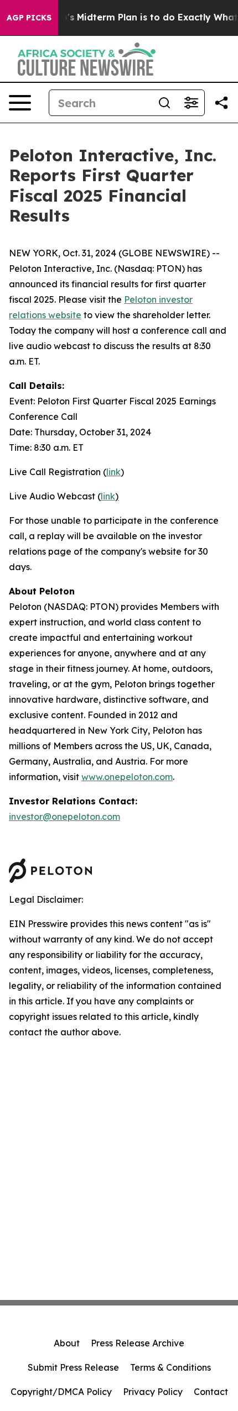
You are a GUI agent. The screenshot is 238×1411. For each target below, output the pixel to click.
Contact (211, 1391)
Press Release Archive (137, 1343)
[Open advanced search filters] (191, 102)
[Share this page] (221, 103)
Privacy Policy (153, 1391)
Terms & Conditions (170, 1367)
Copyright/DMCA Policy (61, 1391)
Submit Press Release (73, 1367)
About (67, 1343)
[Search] (164, 102)
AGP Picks (29, 18)
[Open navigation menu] (20, 103)
